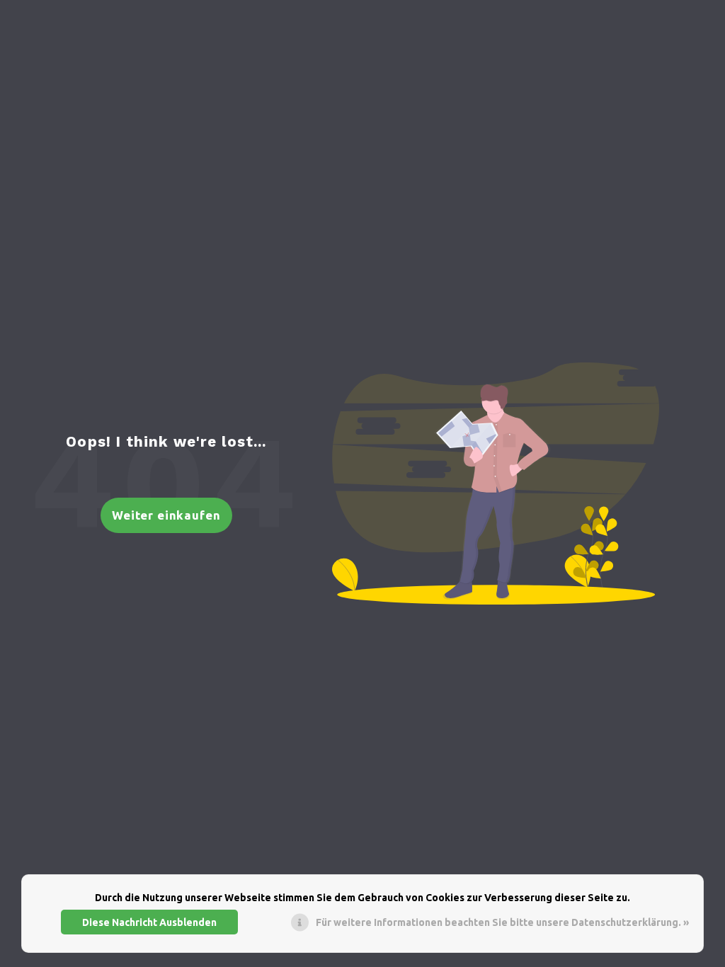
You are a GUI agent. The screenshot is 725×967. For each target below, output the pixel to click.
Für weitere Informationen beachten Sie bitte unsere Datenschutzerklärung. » (502, 922)
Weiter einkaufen (166, 515)
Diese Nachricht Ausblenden (149, 922)
